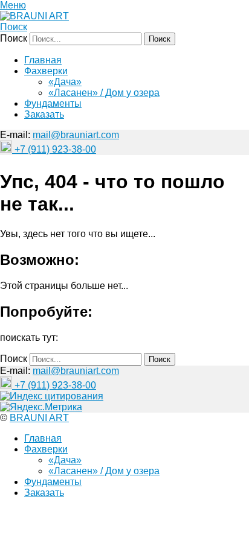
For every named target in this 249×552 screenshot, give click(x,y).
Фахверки (46, 71)
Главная (43, 60)
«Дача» (65, 82)
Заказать (44, 114)
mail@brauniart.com (76, 135)
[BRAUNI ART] (34, 16)
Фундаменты (53, 103)
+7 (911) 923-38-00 (54, 149)
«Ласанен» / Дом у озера (104, 92)
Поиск (13, 27)
